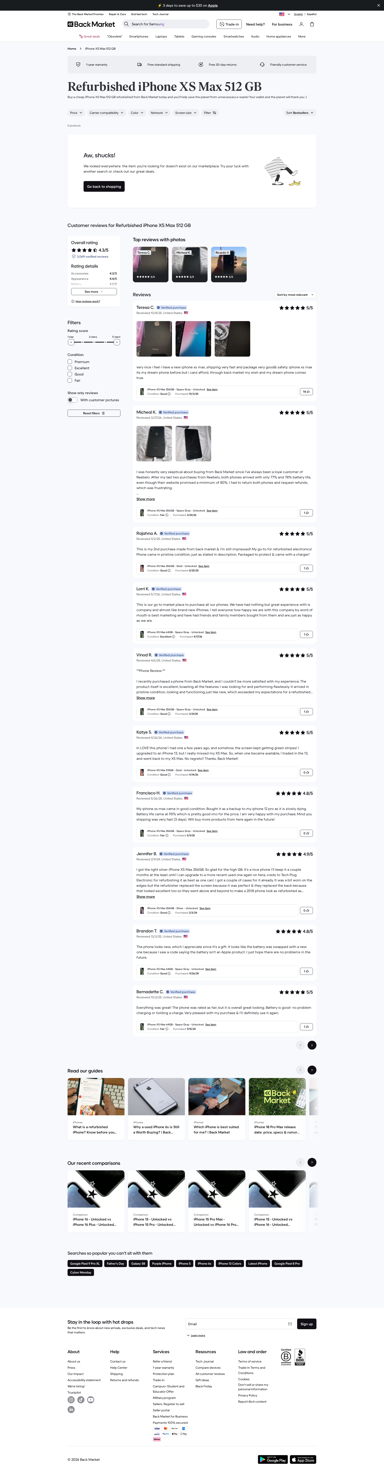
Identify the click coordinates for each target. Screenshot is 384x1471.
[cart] (312, 24)
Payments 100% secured (170, 1423)
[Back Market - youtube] (90, 1399)
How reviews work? (88, 301)
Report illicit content (252, 1402)
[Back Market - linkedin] (71, 1409)
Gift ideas (202, 1380)
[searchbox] (169, 24)
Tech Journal (205, 1361)
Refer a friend (162, 1361)
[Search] (126, 24)
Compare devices (208, 1368)
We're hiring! (76, 1386)
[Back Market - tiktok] (80, 1399)
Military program (164, 1398)
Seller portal (161, 1410)
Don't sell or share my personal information (253, 1387)
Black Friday (204, 1386)
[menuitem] (138, 36)
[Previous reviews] (300, 1045)
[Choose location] (285, 14)
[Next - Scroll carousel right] (312, 1070)
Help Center (118, 1368)
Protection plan (163, 1374)
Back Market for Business (170, 1416)
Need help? (255, 24)
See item (212, 389)
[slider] (71, 342)
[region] (224, 265)
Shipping (116, 1374)
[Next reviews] (312, 1045)
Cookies (244, 1379)
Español (311, 14)
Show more (145, 499)
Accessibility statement (84, 1380)
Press (71, 1368)
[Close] (376, 1416)
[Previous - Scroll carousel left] (300, 1070)
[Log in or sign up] (301, 24)
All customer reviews (210, 1374)
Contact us (118, 1361)
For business (282, 24)
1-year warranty (163, 1368)
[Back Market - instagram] (71, 1399)
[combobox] (76, 112)
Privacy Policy (247, 1395)
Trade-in (158, 1380)
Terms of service (250, 1361)
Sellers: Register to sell (168, 1404)
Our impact (76, 1374)
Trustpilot (74, 1392)
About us (74, 1361)
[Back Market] (91, 24)
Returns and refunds (124, 1380)
